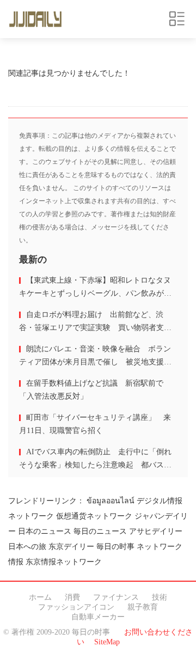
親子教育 (142, 607)
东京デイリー (71, 547)
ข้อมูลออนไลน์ (110, 501)
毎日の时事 (115, 547)
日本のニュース (44, 531)
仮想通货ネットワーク (94, 516)
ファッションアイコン (76, 607)
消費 (72, 597)
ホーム (40, 597)
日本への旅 (27, 547)
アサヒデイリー (155, 531)
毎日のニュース (100, 531)
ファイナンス (116, 597)
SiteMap (107, 642)
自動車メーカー (98, 617)
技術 (159, 597)
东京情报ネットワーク (64, 562)
